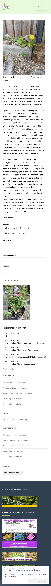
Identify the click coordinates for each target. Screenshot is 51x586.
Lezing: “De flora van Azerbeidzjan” (24, 350)
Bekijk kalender (8, 369)
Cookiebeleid (11, 576)
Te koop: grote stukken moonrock (15, 388)
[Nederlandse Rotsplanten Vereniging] (5, 13)
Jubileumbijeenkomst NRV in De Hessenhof (28, 357)
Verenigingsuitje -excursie (12, 399)
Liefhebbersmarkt (17, 336)
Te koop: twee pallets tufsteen (14, 383)
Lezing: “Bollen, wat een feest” (23, 364)
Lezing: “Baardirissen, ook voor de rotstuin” (28, 343)
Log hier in (8, 272)
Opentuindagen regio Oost (13, 404)
